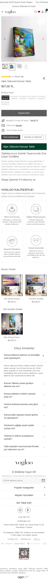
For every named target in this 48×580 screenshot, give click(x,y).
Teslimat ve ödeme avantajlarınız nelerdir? (19, 437)
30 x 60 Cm (5, 97)
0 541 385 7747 (24, 517)
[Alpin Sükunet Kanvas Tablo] (12, 324)
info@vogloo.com (24, 521)
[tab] (10, 137)
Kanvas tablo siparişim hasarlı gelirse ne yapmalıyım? (21, 416)
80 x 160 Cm (5, 103)
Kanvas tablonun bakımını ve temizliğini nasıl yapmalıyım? (22, 356)
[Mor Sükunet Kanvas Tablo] (12, 285)
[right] (45, 288)
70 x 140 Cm (41, 97)
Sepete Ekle (24, 113)
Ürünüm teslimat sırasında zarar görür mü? (21, 405)
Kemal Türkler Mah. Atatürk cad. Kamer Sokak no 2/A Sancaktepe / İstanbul (24, 526)
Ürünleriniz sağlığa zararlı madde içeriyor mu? (19, 427)
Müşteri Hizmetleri (24, 495)
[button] (4, 39)
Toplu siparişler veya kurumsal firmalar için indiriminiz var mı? (21, 448)
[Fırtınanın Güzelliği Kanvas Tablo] (36, 285)
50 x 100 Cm (23, 97)
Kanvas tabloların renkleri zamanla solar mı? (19, 395)
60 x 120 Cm (32, 97)
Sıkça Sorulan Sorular (14, 130)
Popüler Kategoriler (24, 487)
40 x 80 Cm (14, 97)
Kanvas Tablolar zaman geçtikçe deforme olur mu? (18, 384)
